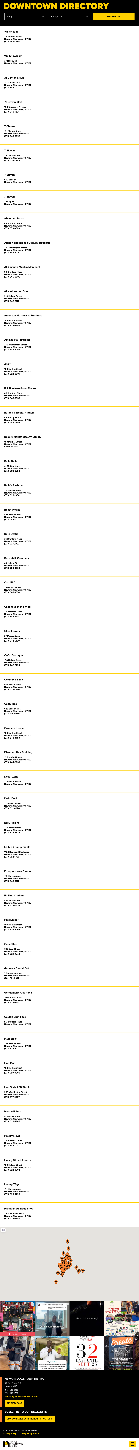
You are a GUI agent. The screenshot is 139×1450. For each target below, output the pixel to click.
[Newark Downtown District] (13, 1444)
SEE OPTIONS (120, 16)
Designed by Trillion (30, 1433)
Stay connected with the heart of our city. (29, 1418)
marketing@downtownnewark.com (21, 1396)
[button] (76, 1267)
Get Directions (14, 1403)
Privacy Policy (9, 1433)
